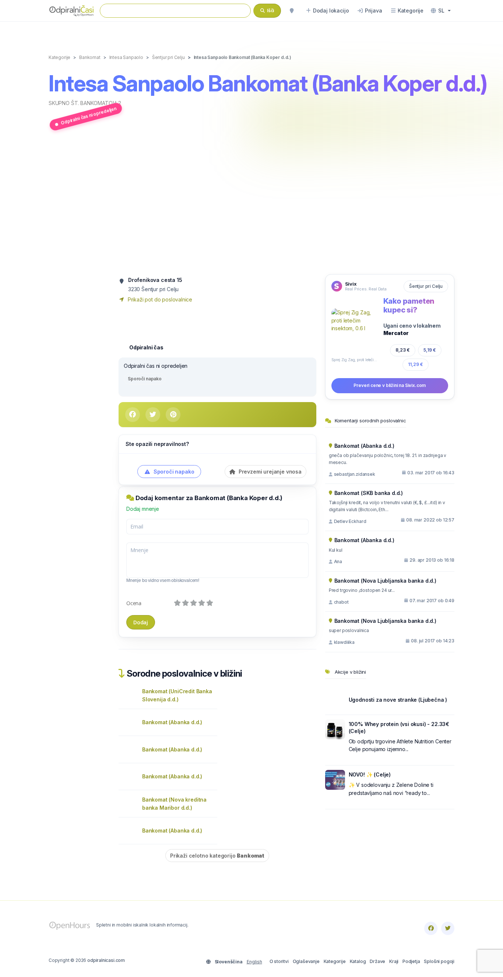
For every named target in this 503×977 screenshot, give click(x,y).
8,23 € (402, 350)
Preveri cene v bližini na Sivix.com (389, 385)
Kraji (393, 961)
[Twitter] (447, 928)
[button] (440, 11)
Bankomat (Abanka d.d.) (172, 722)
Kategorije (335, 961)
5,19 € (429, 350)
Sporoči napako (145, 378)
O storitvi (279, 961)
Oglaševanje (306, 961)
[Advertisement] (251, 203)
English (254, 961)
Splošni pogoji (439, 961)
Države (377, 961)
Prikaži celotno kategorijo (217, 855)
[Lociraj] (292, 11)
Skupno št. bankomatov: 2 (85, 103)
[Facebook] (430, 928)
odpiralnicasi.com (106, 960)
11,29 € (415, 364)
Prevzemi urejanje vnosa (269, 471)
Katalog (358, 961)
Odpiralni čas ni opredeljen (88, 115)
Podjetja (411, 961)
